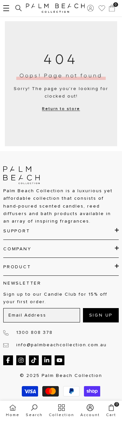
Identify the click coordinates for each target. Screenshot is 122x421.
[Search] (18, 8)
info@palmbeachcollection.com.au (61, 345)
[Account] (90, 8)
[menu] (6, 8)
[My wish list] (102, 8)
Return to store (61, 109)
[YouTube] (59, 360)
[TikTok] (34, 360)
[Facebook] (8, 360)
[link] (34, 410)
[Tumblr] (47, 360)
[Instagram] (21, 360)
